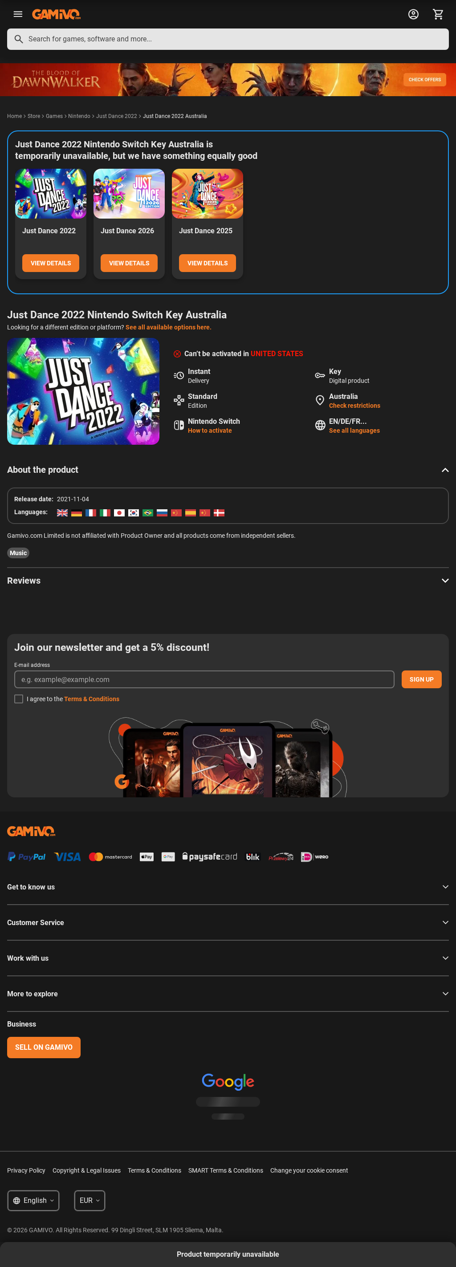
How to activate (210, 430)
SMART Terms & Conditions (225, 1170)
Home (14, 116)
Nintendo (79, 116)
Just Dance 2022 (116, 116)
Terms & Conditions (91, 699)
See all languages (354, 430)
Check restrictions (354, 405)
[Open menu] (17, 14)
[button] (228, 469)
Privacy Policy (26, 1170)
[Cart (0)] (438, 14)
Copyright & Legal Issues (87, 1170)
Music (18, 552)
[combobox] (228, 39)
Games (54, 116)
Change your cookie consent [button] (309, 1170)
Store (34, 116)
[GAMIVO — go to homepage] (56, 14)
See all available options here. (169, 327)
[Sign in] (413, 14)
